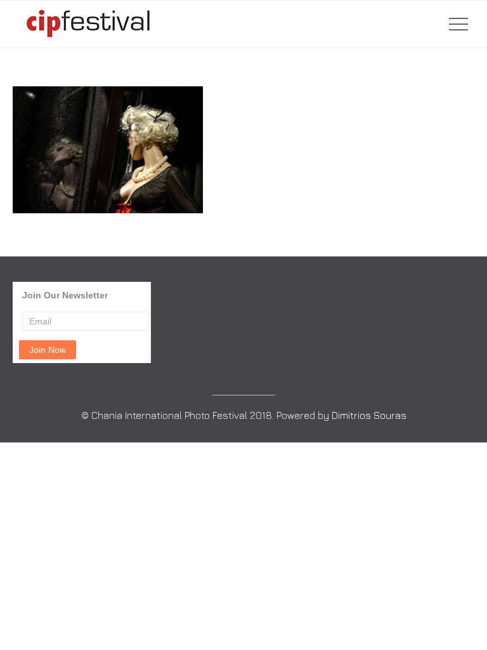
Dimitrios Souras (369, 415)
